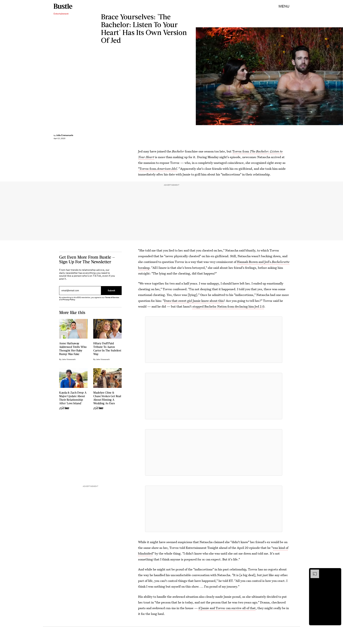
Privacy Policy (69, 299)
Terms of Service (112, 297)
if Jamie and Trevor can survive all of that (227, 608)
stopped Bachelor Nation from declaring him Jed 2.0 (228, 306)
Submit (111, 290)
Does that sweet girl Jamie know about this (194, 301)
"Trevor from (157, 169)
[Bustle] (63, 6)
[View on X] (214, 340)
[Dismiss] (337, 571)
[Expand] (313, 571)
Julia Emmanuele (64, 135)
